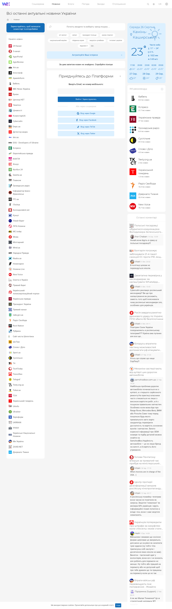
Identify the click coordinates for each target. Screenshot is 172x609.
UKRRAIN (17, 422)
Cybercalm (17, 121)
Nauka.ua (17, 258)
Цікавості (17, 110)
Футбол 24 (18, 169)
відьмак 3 (83, 46)
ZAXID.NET (18, 447)
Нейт (137, 533)
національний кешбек (58, 40)
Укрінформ (18, 417)
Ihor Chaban (141, 236)
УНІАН (16, 428)
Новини (56, 4)
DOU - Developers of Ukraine (25, 142)
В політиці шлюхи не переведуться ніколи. (140, 267)
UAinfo (16, 406)
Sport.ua (16, 352)
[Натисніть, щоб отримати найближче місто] (131, 34)
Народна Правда (21, 253)
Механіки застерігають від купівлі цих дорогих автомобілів (146, 371)
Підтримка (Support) (145, 591)
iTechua (16, 204)
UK (160, 4)
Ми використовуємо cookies (82, 605)
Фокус (16, 164)
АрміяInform (18, 78)
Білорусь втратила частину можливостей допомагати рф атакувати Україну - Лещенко (145, 347)
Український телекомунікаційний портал (26, 292)
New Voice (18, 274)
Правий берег (19, 285)
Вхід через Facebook (87, 120)
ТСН (15, 395)
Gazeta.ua (17, 175)
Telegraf (16, 379)
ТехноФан (17, 374)
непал (74, 35)
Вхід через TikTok (87, 127)
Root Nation (18, 326)
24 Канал (17, 46)
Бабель (16, 83)
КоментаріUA (19, 116)
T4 (14, 363)
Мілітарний (18, 242)
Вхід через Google (87, 113)
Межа (15, 237)
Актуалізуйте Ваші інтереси (85, 55)
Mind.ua (16, 247)
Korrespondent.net (21, 210)
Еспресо (17, 148)
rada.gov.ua (18, 315)
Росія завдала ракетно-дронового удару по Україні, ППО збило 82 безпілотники (146, 315)
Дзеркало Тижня (21, 452)
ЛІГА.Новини (19, 226)
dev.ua (16, 137)
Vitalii (137, 261)
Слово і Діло (19, 347)
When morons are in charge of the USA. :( (145, 473)
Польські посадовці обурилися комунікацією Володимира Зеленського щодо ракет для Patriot (145, 228)
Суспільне (18, 358)
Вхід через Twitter (87, 133)
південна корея (78, 40)
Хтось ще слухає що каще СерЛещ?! (142, 360)
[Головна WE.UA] (8, 20)
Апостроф (17, 73)
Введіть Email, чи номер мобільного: (86, 84)
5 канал (16, 51)
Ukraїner (16, 412)
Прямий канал (20, 309)
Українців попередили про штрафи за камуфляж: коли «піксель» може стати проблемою (146, 525)
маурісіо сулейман (97, 40)
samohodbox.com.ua (145, 379)
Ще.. (92, 46)
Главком (17, 180)
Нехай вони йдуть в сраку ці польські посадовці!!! (143, 242)
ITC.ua (16, 199)
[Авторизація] (166, 4)
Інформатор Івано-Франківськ (22, 192)
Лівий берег (18, 221)
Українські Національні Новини (24, 434)
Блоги (71, 4)
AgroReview (18, 62)
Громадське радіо (21, 186)
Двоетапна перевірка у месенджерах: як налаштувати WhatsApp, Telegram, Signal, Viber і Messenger (146, 278)
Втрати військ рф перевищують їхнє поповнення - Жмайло (143, 583)
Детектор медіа (20, 132)
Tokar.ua (17, 390)
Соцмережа (38, 4)
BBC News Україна (21, 89)
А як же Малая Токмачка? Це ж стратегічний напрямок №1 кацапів (145, 601)
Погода (85, 4)
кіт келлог (63, 35)
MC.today (17, 231)
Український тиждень (23, 401)
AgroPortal (18, 56)
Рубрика (17, 331)
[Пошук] (148, 4)
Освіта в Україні (20, 280)
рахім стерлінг (107, 35)
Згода (118, 605)
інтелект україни (116, 40)
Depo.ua (16, 126)
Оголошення (119, 4)
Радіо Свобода (20, 320)
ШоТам (16, 342)
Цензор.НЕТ (18, 99)
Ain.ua (16, 67)
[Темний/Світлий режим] (154, 4)
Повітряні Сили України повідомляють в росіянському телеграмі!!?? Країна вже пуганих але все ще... (145, 332)
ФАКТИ (16, 159)
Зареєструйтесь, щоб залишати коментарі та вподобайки (25, 27)
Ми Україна (18, 441)
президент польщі (89, 35)
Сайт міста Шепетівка (23, 336)
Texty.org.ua (18, 385)
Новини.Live (19, 269)
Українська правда (22, 299)
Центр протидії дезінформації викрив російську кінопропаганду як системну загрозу (145, 485)
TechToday (18, 369)
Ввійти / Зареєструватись (86, 99)
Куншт (16, 215)
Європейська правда (23, 153)
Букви (16, 94)
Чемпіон (17, 105)
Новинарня (18, 264)
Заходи (101, 4)
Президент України (22, 304)
